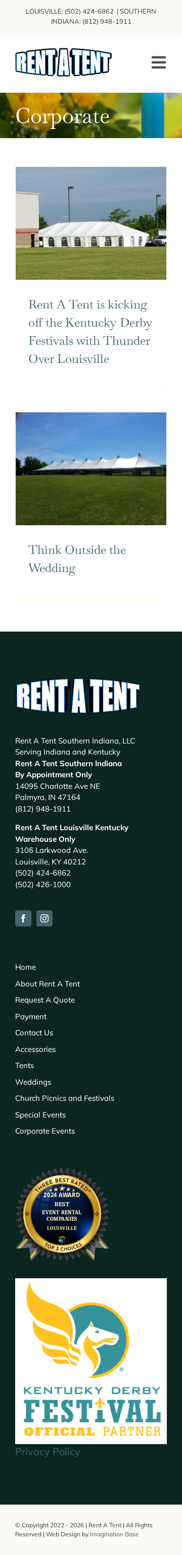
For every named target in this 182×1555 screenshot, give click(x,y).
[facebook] (23, 918)
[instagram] (44, 918)
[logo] (63, 52)
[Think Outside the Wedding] (91, 468)
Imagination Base (114, 1534)
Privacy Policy (47, 1451)
